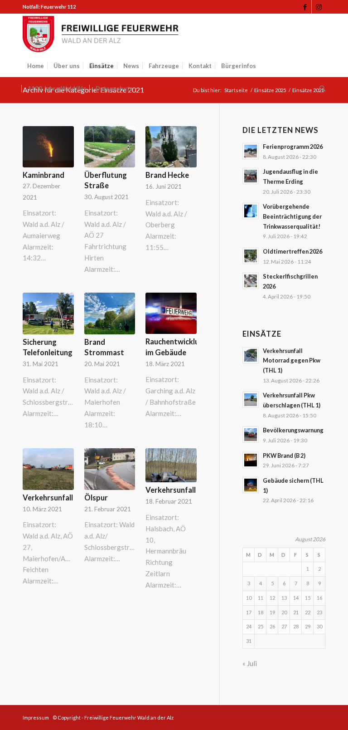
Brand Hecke (167, 175)
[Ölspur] (109, 469)
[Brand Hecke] (171, 146)
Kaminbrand (43, 175)
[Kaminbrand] (48, 146)
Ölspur (96, 497)
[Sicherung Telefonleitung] (48, 313)
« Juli (249, 663)
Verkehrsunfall (48, 497)
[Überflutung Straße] (109, 146)
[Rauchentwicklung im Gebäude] (171, 313)
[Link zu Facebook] (304, 7)
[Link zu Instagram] (318, 7)
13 (284, 598)
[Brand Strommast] (109, 313)
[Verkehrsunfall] (48, 469)
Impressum (36, 717)
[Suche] (320, 88)
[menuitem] (35, 65)
